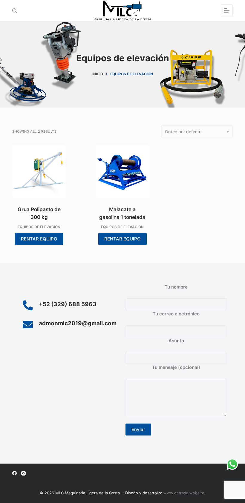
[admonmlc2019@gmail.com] (28, 324)
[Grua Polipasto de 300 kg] (39, 171)
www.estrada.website (184, 492)
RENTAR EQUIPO (39, 239)
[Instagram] (23, 473)
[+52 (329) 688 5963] (28, 305)
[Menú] (227, 10)
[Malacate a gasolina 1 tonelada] (122, 171)
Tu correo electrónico (176, 314)
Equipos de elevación (39, 227)
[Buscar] (14, 10)
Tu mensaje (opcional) (176, 367)
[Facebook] (14, 473)
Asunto (176, 340)
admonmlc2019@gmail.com (78, 323)
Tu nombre (176, 287)
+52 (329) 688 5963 (68, 304)
